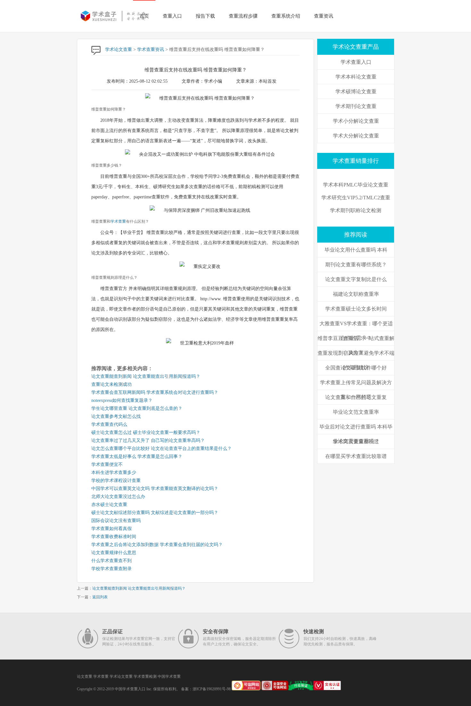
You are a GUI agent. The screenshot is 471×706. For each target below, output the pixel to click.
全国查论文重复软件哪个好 (356, 367)
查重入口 (172, 16)
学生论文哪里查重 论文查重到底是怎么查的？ (136, 408)
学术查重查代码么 (109, 424)
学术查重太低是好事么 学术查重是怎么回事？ (136, 456)
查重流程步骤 (243, 16)
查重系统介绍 (285, 16)
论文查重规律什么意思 (113, 552)
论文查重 (84, 676)
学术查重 (118, 221)
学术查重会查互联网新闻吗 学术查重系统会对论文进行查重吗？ (154, 392)
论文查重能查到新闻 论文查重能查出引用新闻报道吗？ (145, 376)
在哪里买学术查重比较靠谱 (356, 456)
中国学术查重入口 (130, 689)
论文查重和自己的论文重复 (356, 397)
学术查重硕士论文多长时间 (356, 308)
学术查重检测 (145, 676)
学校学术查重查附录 (111, 568)
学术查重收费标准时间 (113, 536)
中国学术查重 (169, 676)
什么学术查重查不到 (111, 560)
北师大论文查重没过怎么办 (118, 496)
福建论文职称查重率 (356, 294)
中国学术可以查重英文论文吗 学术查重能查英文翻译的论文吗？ (154, 488)
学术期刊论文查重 (355, 106)
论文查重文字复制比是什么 (356, 279)
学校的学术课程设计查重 (116, 480)
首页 (144, 16)
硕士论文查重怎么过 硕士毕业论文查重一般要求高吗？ (145, 432)
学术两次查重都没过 (356, 441)
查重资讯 (323, 16)
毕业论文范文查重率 (356, 412)
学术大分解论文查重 (356, 135)
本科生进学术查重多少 (113, 472)
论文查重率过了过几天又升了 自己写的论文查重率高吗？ (148, 440)
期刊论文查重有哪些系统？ (356, 264)
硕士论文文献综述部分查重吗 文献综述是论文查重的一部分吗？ (154, 512)
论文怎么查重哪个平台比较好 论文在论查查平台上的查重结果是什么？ (161, 448)
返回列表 (100, 597)
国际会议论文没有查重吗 (116, 520)
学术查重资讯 (150, 49)
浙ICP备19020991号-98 (212, 689)
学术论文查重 (118, 49)
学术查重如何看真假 (111, 528)
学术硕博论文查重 (355, 91)
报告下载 (205, 16)
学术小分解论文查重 (356, 121)
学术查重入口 (356, 62)
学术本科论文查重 (355, 76)
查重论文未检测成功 (111, 384)
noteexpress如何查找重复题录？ (122, 400)
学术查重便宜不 (107, 464)
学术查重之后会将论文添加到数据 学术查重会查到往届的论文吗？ (157, 544)
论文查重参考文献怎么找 (116, 416)
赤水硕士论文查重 (109, 504)
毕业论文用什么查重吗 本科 (356, 250)
